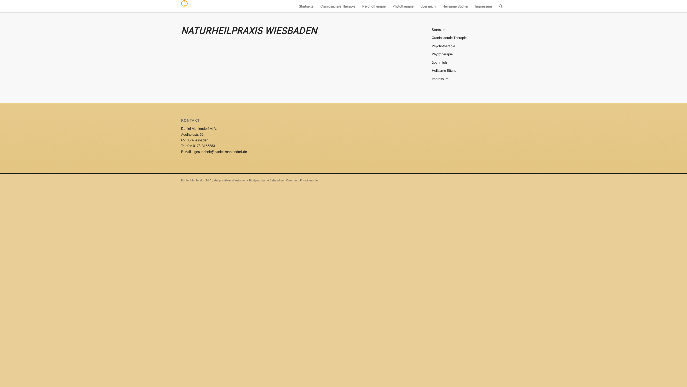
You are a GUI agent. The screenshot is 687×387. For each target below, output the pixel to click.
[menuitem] (306, 6)
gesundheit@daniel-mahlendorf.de (220, 152)
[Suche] (500, 6)
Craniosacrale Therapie (449, 38)
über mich (439, 62)
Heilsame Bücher (445, 71)
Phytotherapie (442, 54)
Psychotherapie (443, 46)
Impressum (440, 79)
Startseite (439, 30)
